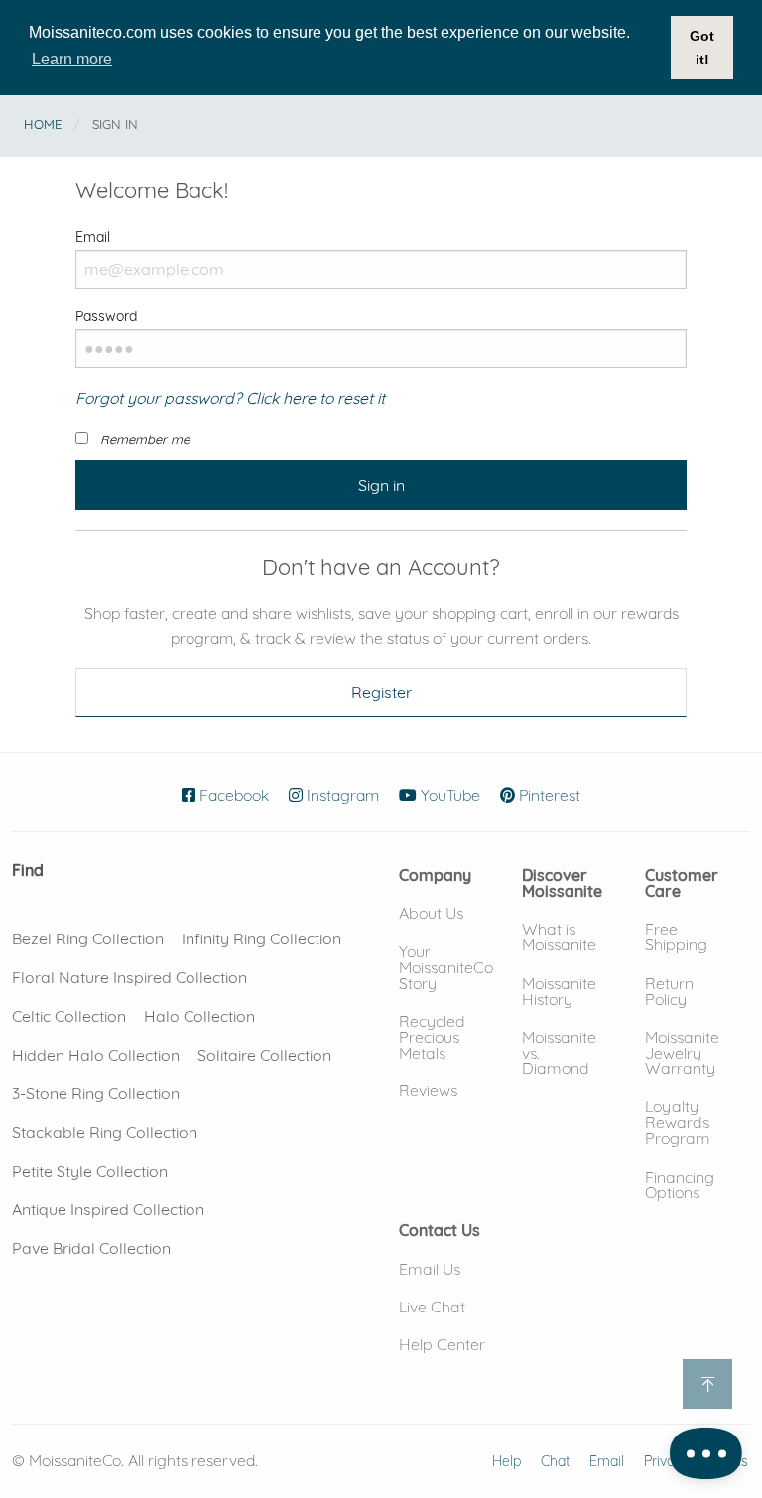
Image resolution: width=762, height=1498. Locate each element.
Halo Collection (199, 1016)
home (43, 124)
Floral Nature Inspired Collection (129, 977)
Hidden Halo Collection (96, 1054)
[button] (435, 875)
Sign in (381, 485)
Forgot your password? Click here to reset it (230, 398)
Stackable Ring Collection (104, 1132)
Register (381, 692)
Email (92, 237)
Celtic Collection (69, 1016)
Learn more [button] (72, 59)
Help (506, 1461)
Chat (555, 1461)
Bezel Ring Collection (88, 938)
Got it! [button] (702, 47)
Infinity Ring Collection (261, 938)
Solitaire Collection (264, 1054)
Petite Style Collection (90, 1171)
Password (106, 316)
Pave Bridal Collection (91, 1248)
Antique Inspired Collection (108, 1209)
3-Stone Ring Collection (96, 1093)
